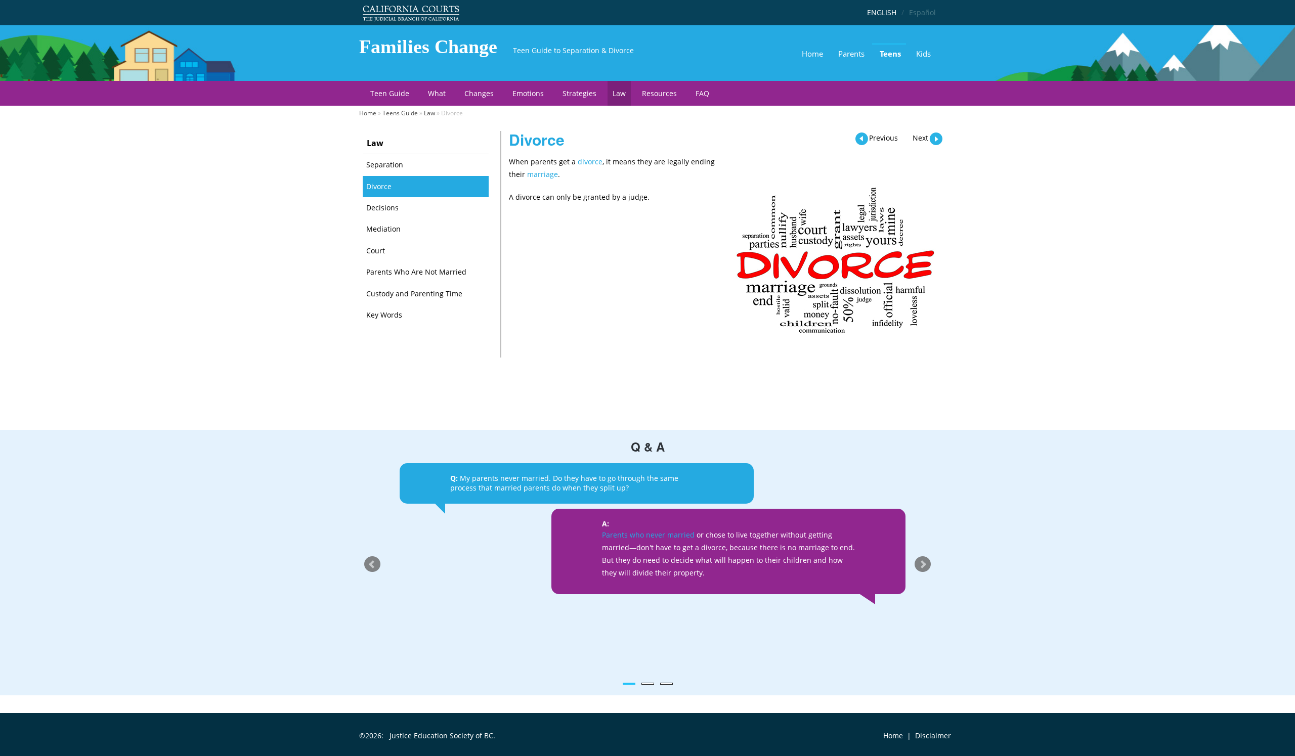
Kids (923, 54)
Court (375, 250)
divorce (590, 161)
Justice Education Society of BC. (442, 735)
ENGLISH (881, 12)
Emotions (528, 93)
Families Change (428, 46)
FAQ (702, 93)
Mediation (383, 229)
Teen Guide (389, 93)
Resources (659, 93)
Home (812, 54)
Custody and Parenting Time (414, 293)
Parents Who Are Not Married (416, 272)
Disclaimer (933, 735)
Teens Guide (400, 113)
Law (619, 93)
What (437, 93)
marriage (542, 174)
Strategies (579, 93)
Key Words (384, 315)
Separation (384, 164)
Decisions (382, 207)
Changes (479, 93)
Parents (851, 54)
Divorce (379, 186)
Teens (890, 54)
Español (922, 12)
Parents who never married (648, 535)
